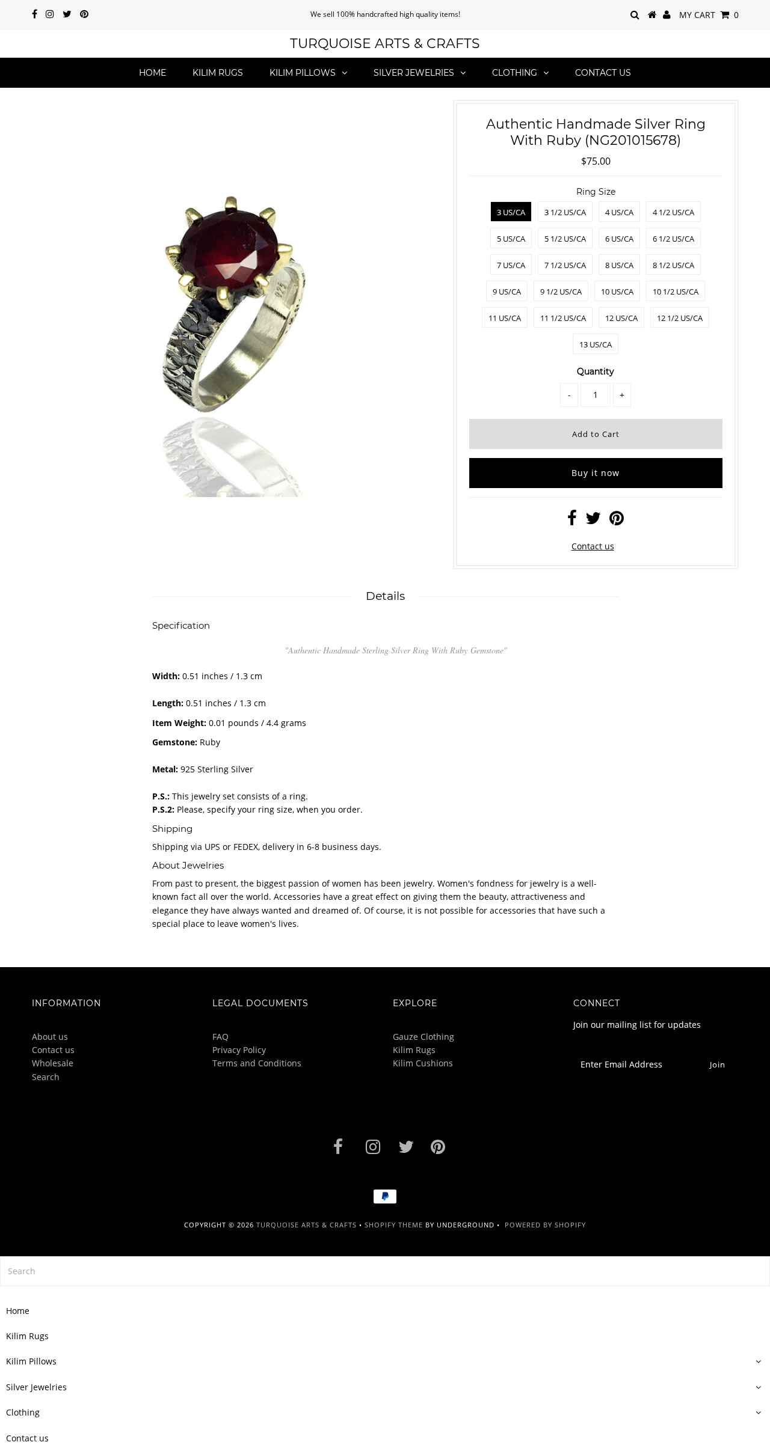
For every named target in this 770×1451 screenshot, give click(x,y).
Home (152, 72)
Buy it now (595, 472)
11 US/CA (504, 318)
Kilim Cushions (423, 1063)
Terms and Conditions (256, 1063)
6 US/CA (619, 238)
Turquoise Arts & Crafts (385, 43)
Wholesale (52, 1063)
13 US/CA (595, 344)
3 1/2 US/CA (565, 212)
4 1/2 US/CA (673, 212)
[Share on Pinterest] (616, 521)
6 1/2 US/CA (673, 238)
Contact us (603, 72)
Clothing (514, 72)
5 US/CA (511, 238)
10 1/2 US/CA (675, 291)
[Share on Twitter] (593, 521)
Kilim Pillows (303, 72)
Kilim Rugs (217, 72)
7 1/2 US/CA (565, 265)
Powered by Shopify (545, 1224)
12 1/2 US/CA (680, 318)
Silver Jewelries (414, 72)
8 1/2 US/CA (673, 265)
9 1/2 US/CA (561, 291)
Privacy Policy (239, 1049)
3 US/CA (511, 212)
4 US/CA (619, 212)
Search (46, 1077)
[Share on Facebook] (572, 521)
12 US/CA (621, 318)
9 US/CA (507, 291)
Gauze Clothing (423, 1036)
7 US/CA (511, 265)
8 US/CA (619, 265)
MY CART (709, 14)
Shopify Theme (394, 1224)
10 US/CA (617, 291)
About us (50, 1036)
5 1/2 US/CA (565, 238)
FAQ (220, 1036)
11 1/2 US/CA (563, 318)
